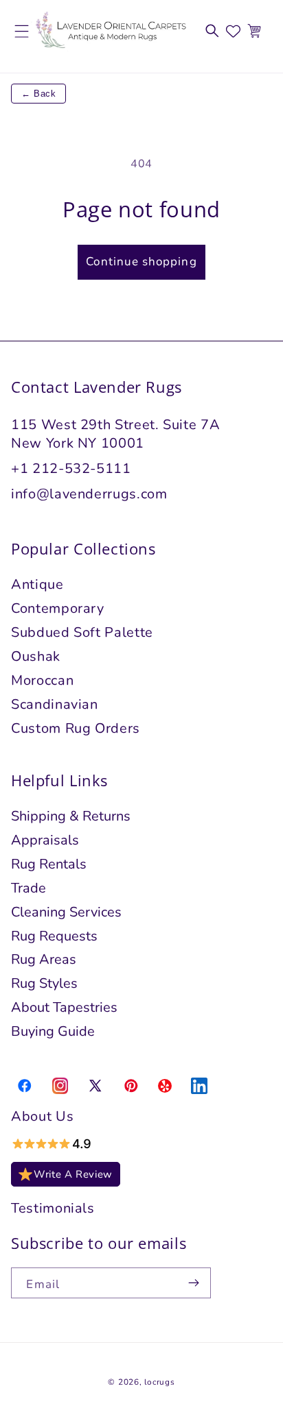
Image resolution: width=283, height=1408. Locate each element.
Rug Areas (43, 959)
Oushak (35, 656)
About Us (42, 1116)
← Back (38, 93)
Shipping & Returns (71, 816)
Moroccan (42, 680)
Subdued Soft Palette (82, 632)
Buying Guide (53, 1031)
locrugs (159, 1381)
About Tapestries (64, 1007)
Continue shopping (141, 261)
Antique (37, 584)
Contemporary (57, 608)
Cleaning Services (66, 912)
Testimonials (53, 1208)
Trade (28, 888)
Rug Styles (44, 983)
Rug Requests (54, 936)
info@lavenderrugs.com (89, 494)
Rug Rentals (49, 864)
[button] (212, 31)
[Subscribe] (194, 1282)
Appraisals (45, 840)
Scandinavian (54, 704)
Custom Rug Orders (75, 728)
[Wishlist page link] (233, 31)
